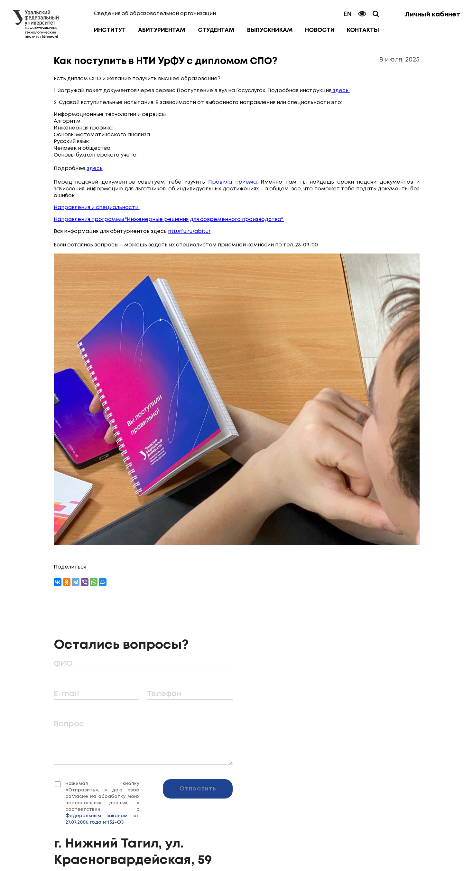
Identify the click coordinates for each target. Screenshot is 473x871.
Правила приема (232, 182)
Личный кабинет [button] (432, 15)
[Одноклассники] (66, 582)
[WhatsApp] (93, 582)
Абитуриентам (162, 30)
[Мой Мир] (103, 582)
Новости (320, 30)
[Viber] (84, 582)
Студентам (216, 30)
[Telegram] (75, 582)
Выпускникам (270, 30)
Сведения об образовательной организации (155, 13)
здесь (340, 90)
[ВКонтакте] (57, 582)
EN (347, 14)
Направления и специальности (97, 207)
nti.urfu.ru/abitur (189, 231)
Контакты (363, 30)
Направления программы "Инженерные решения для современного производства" (169, 219)
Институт (110, 30)
